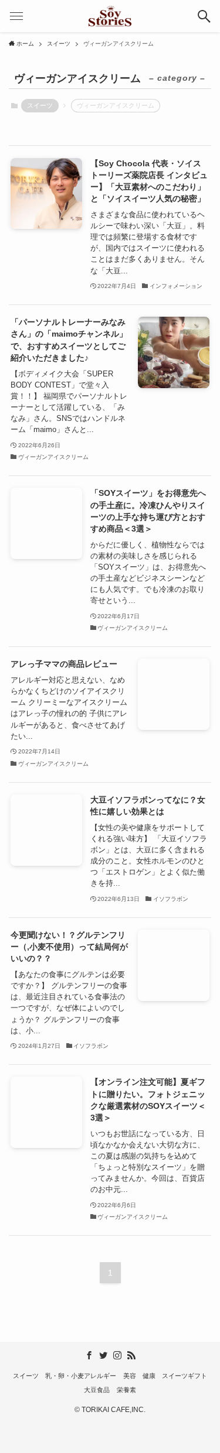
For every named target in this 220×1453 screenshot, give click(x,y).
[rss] (131, 1355)
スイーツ (40, 105)
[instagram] (117, 1355)
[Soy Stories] (110, 16)
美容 (129, 1375)
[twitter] (103, 1355)
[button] (204, 16)
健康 (149, 1375)
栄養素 (126, 1389)
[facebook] (89, 1355)
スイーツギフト (184, 1375)
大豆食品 (97, 1389)
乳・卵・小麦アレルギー (80, 1375)
